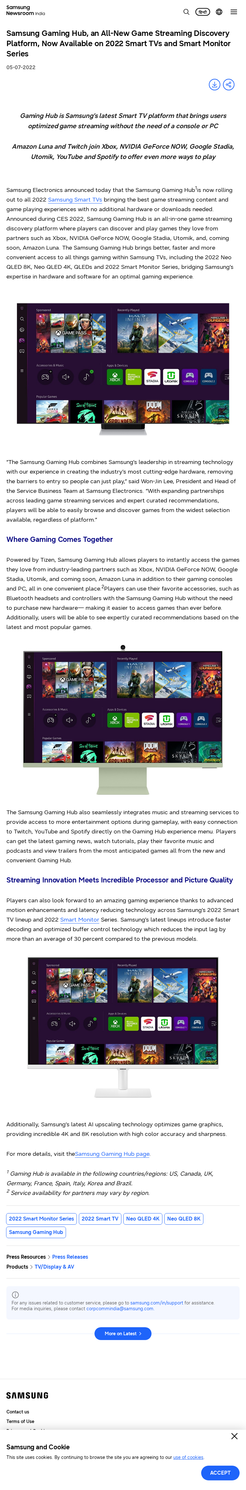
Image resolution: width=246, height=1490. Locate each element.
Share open (228, 84)
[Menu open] (234, 12)
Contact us (17, 1412)
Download (214, 84)
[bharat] (202, 12)
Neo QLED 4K (143, 1219)
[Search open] (186, 12)
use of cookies (188, 1457)
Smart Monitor (79, 919)
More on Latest (120, 1334)
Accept (220, 1473)
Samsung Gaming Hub (36, 1232)
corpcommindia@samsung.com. (120, 1309)
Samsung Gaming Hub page (112, 1153)
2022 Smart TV (100, 1219)
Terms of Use (20, 1421)
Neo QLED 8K (184, 1219)
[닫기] (234, 1436)
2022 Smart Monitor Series (41, 1219)
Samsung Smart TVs (75, 199)
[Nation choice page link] (219, 12)
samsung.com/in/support (156, 1303)
